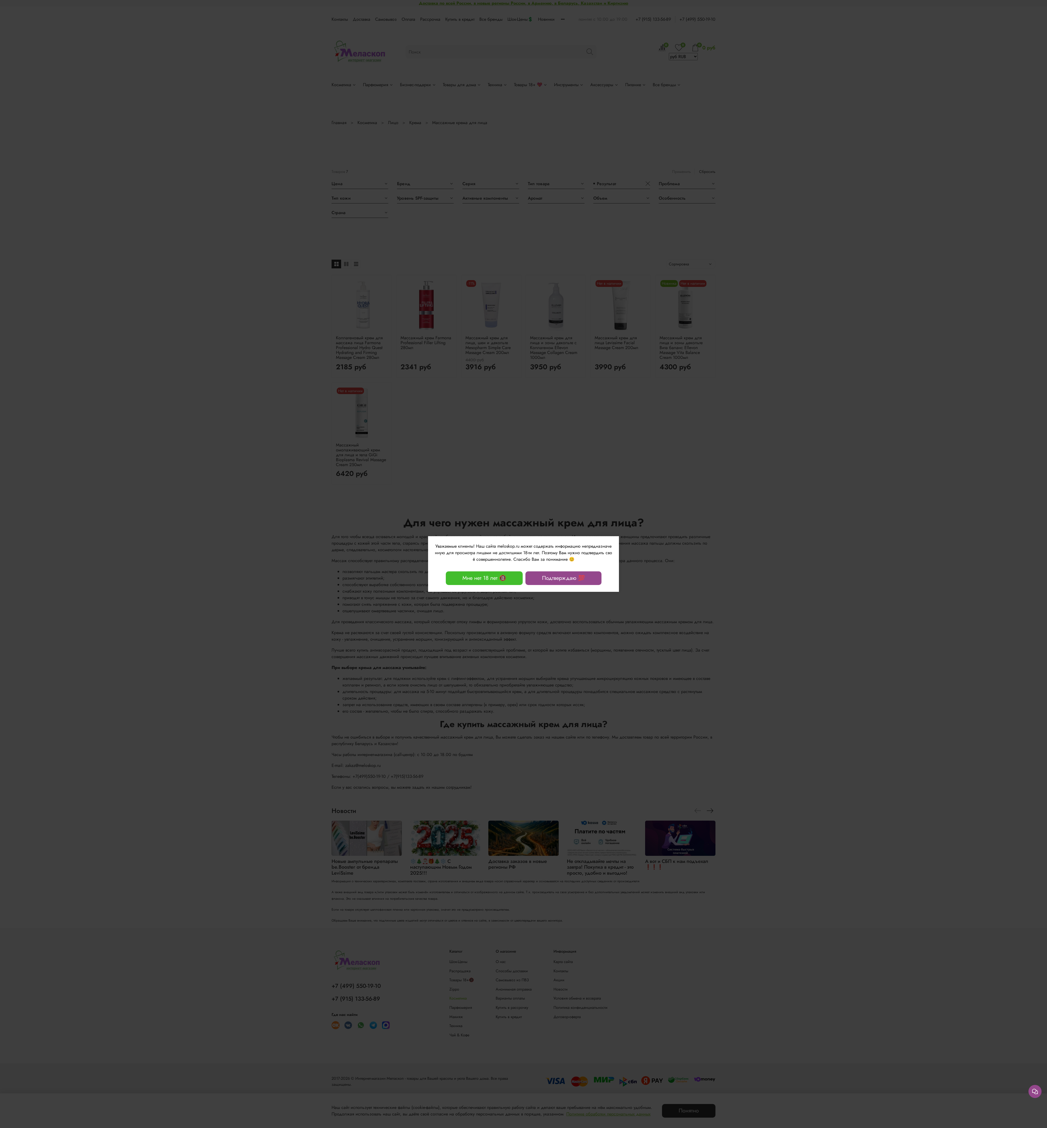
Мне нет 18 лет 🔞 (484, 578)
